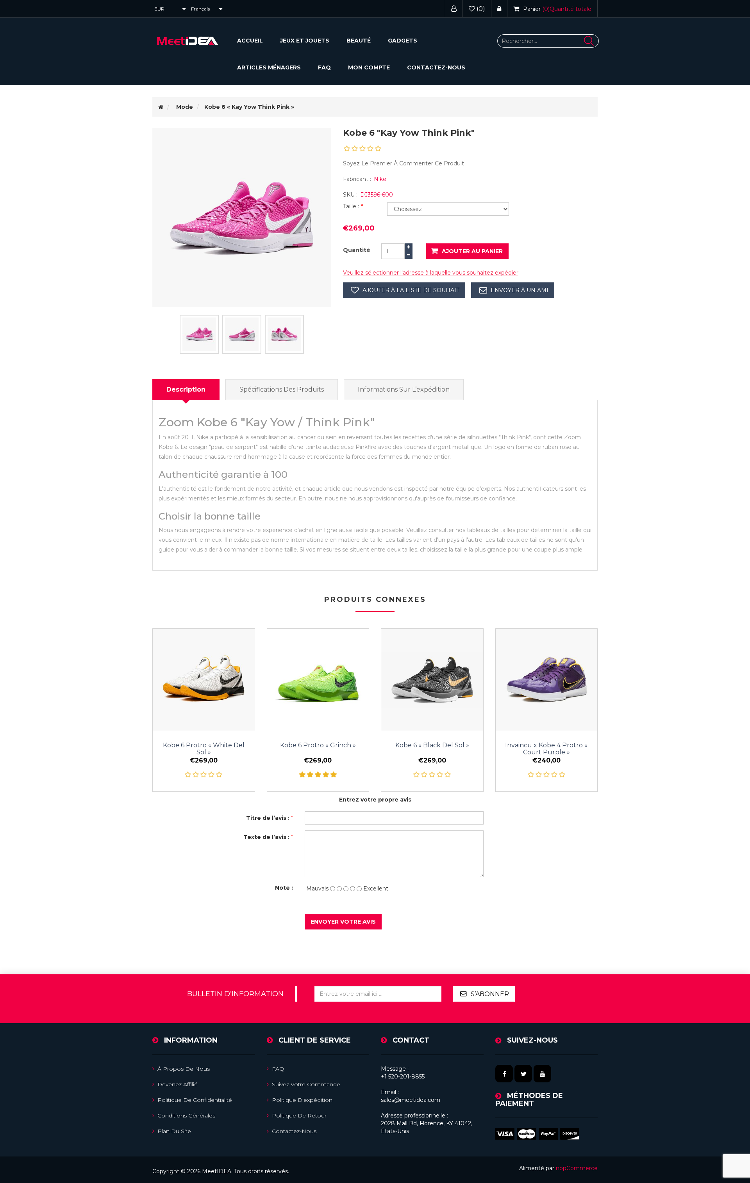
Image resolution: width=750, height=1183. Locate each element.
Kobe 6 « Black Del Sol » (432, 745)
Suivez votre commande (306, 1084)
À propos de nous (183, 1068)
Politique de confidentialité (194, 1099)
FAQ (324, 67)
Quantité (356, 250)
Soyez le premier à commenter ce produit (403, 163)
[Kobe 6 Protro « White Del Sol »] (204, 680)
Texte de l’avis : (266, 837)
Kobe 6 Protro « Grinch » (318, 745)
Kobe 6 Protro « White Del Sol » (204, 749)
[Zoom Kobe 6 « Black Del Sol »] (432, 680)
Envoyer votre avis (343, 921)
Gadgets (402, 40)
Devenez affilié (177, 1084)
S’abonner (490, 994)
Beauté (358, 40)
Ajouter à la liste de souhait (410, 290)
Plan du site (174, 1131)
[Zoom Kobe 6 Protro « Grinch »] (318, 680)
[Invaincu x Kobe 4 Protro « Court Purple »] (547, 680)
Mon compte (369, 67)
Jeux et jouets (304, 40)
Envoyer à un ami (519, 290)
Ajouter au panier (472, 251)
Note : (284, 887)
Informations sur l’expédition (404, 389)
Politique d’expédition (302, 1099)
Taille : (352, 206)
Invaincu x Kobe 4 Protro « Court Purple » (546, 749)
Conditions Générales (186, 1115)
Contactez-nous (436, 67)
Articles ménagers (269, 67)
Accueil (250, 40)
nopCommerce (577, 1168)
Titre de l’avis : (267, 817)
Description (185, 389)
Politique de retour (299, 1115)
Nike (380, 179)
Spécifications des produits (281, 389)
